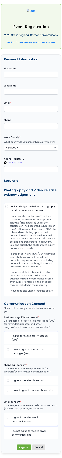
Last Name (10, 85)
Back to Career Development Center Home (31, 42)
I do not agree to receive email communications (29, 432)
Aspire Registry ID (14, 158)
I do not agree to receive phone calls (32, 390)
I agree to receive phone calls (28, 380)
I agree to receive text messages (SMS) (30, 337)
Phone (7, 120)
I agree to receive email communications (25, 419)
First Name (10, 68)
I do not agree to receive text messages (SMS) (28, 351)
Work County (11, 137)
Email (7, 102)
